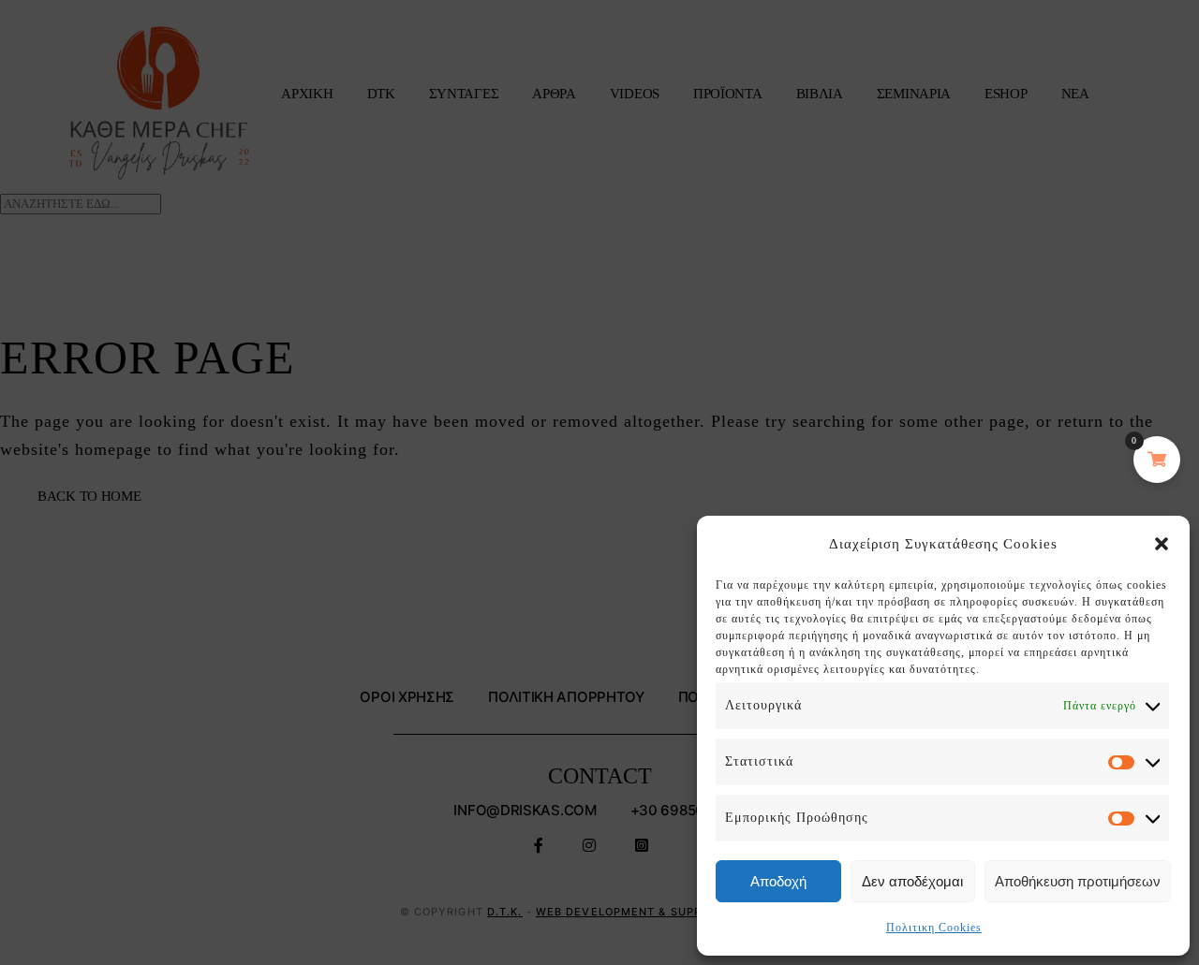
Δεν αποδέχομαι (912, 881)
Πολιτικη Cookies (934, 927)
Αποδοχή (778, 881)
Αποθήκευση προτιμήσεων (1078, 881)
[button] (1161, 543)
